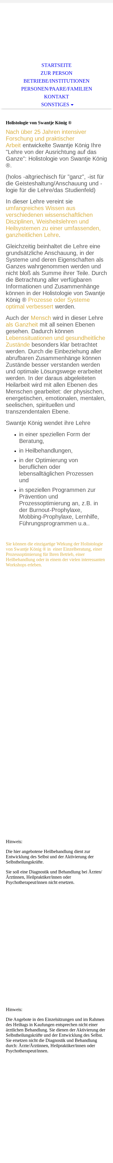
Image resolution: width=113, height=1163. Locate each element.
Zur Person (56, 73)
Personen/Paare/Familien (56, 89)
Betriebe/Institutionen (56, 81)
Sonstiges (55, 104)
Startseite (56, 65)
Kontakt (56, 97)
